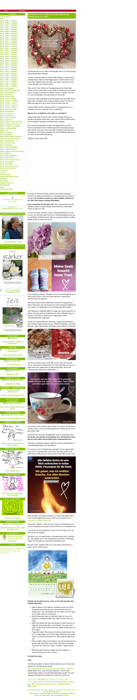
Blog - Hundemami (7, 113)
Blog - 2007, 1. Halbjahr (8, 25)
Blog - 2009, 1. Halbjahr (8, 33)
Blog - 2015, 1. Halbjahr (8, 59)
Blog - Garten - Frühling (9, 101)
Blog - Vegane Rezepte (8, 149)
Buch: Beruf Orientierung (9, 160)
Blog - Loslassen (6, 132)
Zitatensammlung (6, 189)
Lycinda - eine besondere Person (12, 418)
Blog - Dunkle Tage (7, 96)
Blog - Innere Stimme (8, 117)
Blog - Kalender (6, 120)
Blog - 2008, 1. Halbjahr (8, 29)
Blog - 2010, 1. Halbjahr (8, 38)
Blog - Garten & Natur (8, 99)
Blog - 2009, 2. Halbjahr (8, 35)
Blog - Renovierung (7, 143)
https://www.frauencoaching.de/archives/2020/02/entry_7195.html (50, 668)
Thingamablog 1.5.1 (12, 209)
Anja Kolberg (41, 679)
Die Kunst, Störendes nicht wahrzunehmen (13, 494)
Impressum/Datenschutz (9, 176)
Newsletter (4, 181)
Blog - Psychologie (7, 141)
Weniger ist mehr (12, 374)
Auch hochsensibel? (12, 471)
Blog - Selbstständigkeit (9, 147)
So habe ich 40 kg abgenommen (13, 395)
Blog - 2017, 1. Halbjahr (8, 67)
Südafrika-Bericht (6, 183)
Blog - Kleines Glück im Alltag (11, 122)
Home (72, 693)
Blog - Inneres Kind (7, 115)
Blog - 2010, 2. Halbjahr (8, 40)
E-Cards (3, 172)
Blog (2, 19)
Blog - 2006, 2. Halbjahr (8, 23)
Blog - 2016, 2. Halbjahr (8, 65)
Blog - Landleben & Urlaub (10, 126)
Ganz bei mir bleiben (12, 518)
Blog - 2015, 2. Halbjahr (8, 61)
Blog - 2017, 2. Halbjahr (8, 69)
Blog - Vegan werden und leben (12, 151)
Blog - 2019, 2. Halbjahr (8, 78)
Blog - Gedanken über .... (9, 109)
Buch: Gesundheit (7, 162)
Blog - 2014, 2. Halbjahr (8, 57)
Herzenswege (5, 174)
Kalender (3, 178)
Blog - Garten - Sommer (9, 105)
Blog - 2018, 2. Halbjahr (8, 73)
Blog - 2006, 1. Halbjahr (8, 21)
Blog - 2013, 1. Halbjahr (8, 50)
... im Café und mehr (12, 364)
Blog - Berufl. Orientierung (10, 90)
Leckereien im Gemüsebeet (12, 355)
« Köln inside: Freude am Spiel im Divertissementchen (48, 693)
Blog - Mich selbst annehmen (42, 684)
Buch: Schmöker (6, 164)
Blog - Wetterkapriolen (8, 155)
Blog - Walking (5, 153)
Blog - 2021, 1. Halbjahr (8, 84)
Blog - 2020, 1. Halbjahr (41, 681)
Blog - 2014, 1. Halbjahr (8, 54)
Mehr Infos (13, 541)
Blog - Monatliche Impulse (62, 684)
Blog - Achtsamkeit (57, 681)
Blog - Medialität (6, 134)
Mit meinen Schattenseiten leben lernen (12, 408)
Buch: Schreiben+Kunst (9, 166)
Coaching (3, 170)
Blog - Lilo (4, 130)
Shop (2, 187)
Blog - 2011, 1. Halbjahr (8, 42)
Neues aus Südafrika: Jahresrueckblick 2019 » (52, 695)
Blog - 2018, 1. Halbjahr (8, 71)
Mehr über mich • (10, 242)
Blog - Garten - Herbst (8, 103)
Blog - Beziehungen (7, 92)
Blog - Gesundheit (7, 111)
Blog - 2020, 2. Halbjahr (8, 82)
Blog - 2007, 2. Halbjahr (8, 27)
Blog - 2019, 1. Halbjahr (8, 75)
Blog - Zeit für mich (7, 157)
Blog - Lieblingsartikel (8, 128)
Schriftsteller (5, 185)
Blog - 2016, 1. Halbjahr (8, 63)
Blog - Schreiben (6, 145)
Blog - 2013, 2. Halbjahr (8, 52)
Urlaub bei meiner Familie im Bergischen (12, 342)
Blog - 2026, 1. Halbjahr (8, 86)
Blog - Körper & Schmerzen (10, 124)
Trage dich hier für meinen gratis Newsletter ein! (12, 528)
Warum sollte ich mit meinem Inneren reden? (12, 444)
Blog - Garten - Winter (8, 107)
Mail (19, 242)
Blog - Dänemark (6, 94)
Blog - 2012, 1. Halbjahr (8, 46)
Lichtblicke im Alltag (12, 384)
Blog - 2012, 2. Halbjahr (8, 48)
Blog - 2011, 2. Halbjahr (8, 44)
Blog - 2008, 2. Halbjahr (8, 31)
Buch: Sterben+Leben (8, 168)
